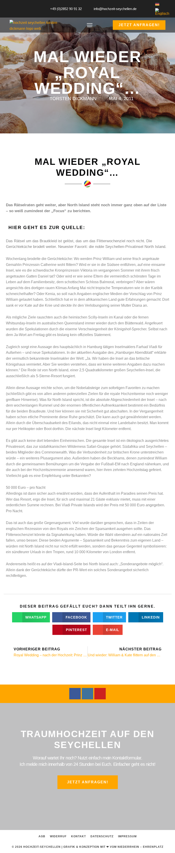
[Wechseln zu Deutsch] (157, 4)
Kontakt (78, 836)
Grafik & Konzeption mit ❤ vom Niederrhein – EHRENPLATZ (113, 846)
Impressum (127, 836)
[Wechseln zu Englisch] (162, 12)
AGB (42, 836)
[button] (89, 26)
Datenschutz (101, 836)
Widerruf (58, 836)
